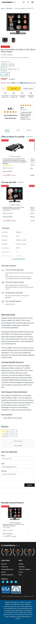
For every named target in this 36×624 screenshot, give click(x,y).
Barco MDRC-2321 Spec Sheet (13, 418)
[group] (32, 2)
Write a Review (14, 57)
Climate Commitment (7, 574)
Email (3, 463)
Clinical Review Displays (9, 8)
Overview (7, 130)
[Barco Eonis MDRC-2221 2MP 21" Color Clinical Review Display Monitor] (15, 194)
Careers (3, 572)
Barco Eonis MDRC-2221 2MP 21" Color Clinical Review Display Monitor (13, 208)
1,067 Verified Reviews (10, 115)
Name (3, 455)
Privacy (21, 572)
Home (2, 8)
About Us (4, 564)
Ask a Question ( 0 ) (24, 57)
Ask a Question (18, 445)
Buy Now (13, 88)
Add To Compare (8, 54)
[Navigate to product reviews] (5, 57)
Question (4, 471)
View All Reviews (10, 118)
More (31, 121)
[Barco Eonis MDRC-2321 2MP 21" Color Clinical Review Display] (15, 513)
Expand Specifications (19, 259)
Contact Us (4, 566)
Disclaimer (22, 566)
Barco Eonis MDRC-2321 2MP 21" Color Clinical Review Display (13, 525)
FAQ (20, 574)
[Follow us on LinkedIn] (15, 582)
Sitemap (21, 564)
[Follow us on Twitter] (7, 582)
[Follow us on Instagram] (11, 582)
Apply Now (32, 83)
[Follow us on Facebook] (3, 582)
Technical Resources (7, 569)
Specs (18, 130)
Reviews (29, 130)
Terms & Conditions (24, 569)
